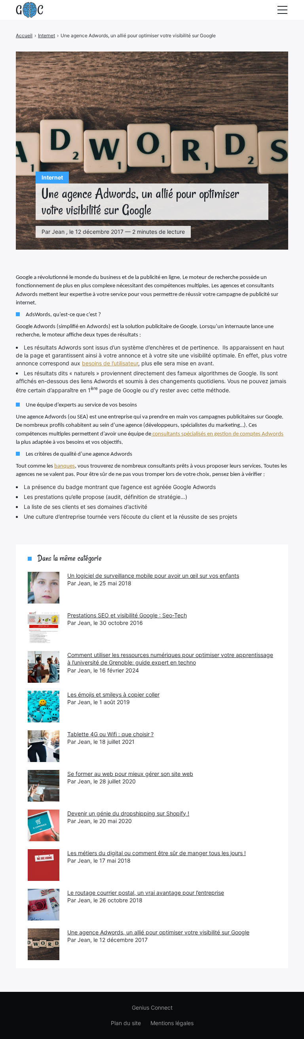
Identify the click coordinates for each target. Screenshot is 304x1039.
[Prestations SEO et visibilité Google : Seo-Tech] (43, 627)
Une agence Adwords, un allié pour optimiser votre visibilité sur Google (158, 932)
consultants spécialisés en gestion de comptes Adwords (217, 434)
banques (64, 466)
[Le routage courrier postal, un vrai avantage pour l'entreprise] (43, 905)
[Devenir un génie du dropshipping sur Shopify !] (43, 825)
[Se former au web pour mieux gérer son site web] (43, 786)
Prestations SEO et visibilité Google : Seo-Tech (127, 615)
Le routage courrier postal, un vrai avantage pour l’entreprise (145, 892)
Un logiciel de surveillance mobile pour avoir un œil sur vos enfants (153, 575)
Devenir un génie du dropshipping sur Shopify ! (128, 813)
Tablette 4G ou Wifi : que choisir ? (110, 734)
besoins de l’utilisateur (110, 363)
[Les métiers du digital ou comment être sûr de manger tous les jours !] (43, 865)
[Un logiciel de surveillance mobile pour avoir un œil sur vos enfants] (43, 588)
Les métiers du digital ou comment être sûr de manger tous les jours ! (156, 853)
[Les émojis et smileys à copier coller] (43, 706)
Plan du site (126, 1023)
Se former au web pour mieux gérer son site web (130, 773)
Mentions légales (172, 1023)
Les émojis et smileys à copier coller (113, 694)
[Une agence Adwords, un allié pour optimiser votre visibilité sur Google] (43, 944)
